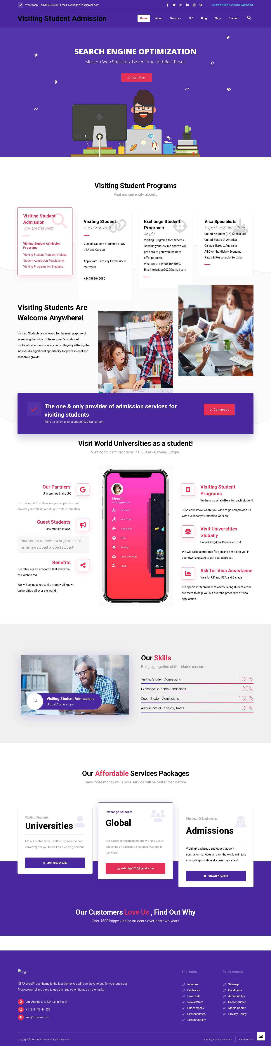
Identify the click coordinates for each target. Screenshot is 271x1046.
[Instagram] (181, 5)
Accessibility (236, 996)
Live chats (194, 996)
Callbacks (193, 990)
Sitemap (233, 984)
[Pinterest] (194, 5)
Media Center (237, 1008)
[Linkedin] (187, 5)
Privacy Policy (237, 1014)
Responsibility (196, 1020)
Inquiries (193, 984)
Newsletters (195, 1002)
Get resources (196, 1014)
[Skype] (201, 5)
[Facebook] (168, 5)
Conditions (235, 990)
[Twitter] (174, 5)
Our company (195, 1008)
